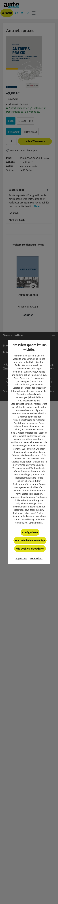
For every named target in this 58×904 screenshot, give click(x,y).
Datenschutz (36, 558)
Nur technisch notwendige (30, 540)
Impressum (21, 558)
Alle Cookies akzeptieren (30, 548)
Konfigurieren (30, 532)
